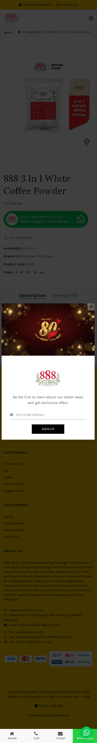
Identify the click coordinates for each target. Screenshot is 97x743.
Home (12, 738)
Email (61, 738)
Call (36, 738)
